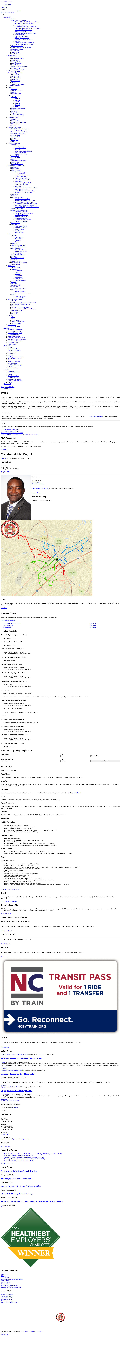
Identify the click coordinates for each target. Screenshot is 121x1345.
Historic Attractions (13, 376)
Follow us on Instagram (7, 1301)
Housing (10, 355)
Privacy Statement (37, 1331)
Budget (13, 92)
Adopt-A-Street (15, 267)
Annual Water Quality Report (9, 1285)
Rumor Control (15, 81)
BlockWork (18, 231)
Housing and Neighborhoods (19, 210)
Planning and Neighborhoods (16, 165)
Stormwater (14, 286)
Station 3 (17, 101)
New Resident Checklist (14, 358)
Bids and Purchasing (17, 90)
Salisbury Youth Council (22, 38)
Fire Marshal (14, 109)
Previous (3, 1100)
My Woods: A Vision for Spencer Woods (26, 188)
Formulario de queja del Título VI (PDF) (12, 433)
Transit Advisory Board (17, 321)
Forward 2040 (19, 181)
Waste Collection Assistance (23, 293)
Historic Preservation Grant (22, 199)
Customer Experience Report (39, 488)
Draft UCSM (18, 130)
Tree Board (18, 41)
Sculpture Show (19, 229)
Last (17, 1100)
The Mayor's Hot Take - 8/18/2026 (16, 1179)
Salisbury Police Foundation (19, 262)
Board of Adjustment (21, 25)
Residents (7, 345)
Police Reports (5, 1277)
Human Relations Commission (23, 30)
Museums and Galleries (14, 379)
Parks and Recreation (14, 143)
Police (9, 234)
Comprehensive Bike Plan (22, 175)
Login (2, 1333)
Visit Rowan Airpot (6, 931)
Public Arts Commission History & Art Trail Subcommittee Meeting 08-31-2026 (33, 1154)
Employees (4, 7)
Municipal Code (15, 62)
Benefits (13, 119)
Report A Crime (15, 261)
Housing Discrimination (21, 218)
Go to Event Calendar (7, 1163)
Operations (18, 240)
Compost (13, 282)
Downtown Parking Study (22, 178)
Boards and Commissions (18, 20)
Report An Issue (15, 285)
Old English (18, 275)
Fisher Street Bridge (20, 296)
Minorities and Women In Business (21, 47)
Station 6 (17, 106)
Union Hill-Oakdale (20, 280)
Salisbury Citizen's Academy (19, 66)
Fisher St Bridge (19, 298)
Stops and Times (16, 323)
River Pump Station (16, 310)
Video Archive (15, 52)
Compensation (15, 121)
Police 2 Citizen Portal (17, 258)
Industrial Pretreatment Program (20, 307)
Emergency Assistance (21, 211)
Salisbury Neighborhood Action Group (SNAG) (24, 1157)
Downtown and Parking (14, 350)
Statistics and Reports (21, 251)
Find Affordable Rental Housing (24, 213)
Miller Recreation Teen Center (23, 151)
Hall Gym (17, 149)
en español (15, 1107)
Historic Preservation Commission (24, 42)
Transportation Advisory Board (23, 39)
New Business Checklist (14, 341)
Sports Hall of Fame (17, 164)
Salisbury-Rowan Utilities (15, 299)
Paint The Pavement (20, 227)
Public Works (11, 266)
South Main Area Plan (21, 189)
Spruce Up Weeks (20, 291)
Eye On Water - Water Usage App (20, 304)
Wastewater (14, 313)
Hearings (13, 141)
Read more (4, 1068)
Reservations (15, 162)
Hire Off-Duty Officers (17, 254)
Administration (12, 55)
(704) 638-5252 (5, 472)
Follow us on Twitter (7, 1297)
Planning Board (19, 34)
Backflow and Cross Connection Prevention (23, 302)
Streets (13, 294)
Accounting (14, 89)
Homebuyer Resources (21, 215)
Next (14, 1100)
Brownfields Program (21, 172)
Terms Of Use (28, 1331)
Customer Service (16, 93)
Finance (10, 87)
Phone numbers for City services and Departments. (15, 1139)
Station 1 (17, 98)
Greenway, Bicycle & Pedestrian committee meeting (24, 1159)
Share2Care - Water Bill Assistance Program (23, 309)
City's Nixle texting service (96, 416)
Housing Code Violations (22, 216)
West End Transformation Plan (23, 192)
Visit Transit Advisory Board (9, 901)
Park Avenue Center (20, 152)
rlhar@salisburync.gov (37, 483)
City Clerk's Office (16, 57)
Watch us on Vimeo (6, 1299)
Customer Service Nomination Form (11, 1287)
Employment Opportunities (18, 122)
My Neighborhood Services (15, 357)
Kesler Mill (21, 173)
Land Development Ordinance (19, 132)
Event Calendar (15, 76)
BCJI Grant (18, 253)
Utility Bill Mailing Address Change (17, 1194)
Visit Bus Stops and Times (8, 620)
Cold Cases (14, 243)
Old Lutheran (18, 277)
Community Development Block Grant (26, 203)
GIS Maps (14, 195)
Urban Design (15, 224)
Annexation (14, 167)
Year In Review (15, 54)
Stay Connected (12, 363)
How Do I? (7, 384)
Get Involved (15, 156)
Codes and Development (15, 333)
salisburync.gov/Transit (74, 793)
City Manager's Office (17, 58)
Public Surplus (12, 344)
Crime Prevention (16, 248)
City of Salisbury (5, 1094)
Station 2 (17, 100)
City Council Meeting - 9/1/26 (18, 1155)
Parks (12, 159)
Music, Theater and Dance (15, 380)
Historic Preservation (17, 208)
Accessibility (7, 4)
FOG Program (15, 306)
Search (19, 11)
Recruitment (14, 111)
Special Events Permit (17, 114)
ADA (13, 317)
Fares (12, 318)
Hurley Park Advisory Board (23, 31)
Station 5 (17, 105)
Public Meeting (15, 68)
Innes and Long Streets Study (23, 183)
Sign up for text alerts (7, 1294)
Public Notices (15, 65)
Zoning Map (14, 140)
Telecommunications (17, 116)
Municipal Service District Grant (24, 202)
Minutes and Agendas (17, 49)
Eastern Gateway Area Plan (22, 180)
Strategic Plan (15, 50)
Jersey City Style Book (21, 184)
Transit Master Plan (16, 320)
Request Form (15, 113)
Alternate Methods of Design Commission (26, 22)
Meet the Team (15, 71)
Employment (4, 1274)
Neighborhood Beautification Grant (25, 200)
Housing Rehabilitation (21, 221)
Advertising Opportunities (15, 329)
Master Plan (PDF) (6, 913)
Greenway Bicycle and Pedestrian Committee (27, 28)
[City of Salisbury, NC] (7, 12)
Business (6, 328)
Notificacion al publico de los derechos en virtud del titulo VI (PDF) (20, 434)
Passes (2, 609)
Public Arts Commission (21, 36)
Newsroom (14, 79)
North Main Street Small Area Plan (24, 191)
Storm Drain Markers (21, 288)
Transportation (12, 325)
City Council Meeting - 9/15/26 (19, 1160)
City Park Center (19, 146)
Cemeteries (14, 269)
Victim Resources (16, 264)
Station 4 (17, 103)
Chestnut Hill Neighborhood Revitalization (27, 207)
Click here (3, 458)
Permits (13, 138)
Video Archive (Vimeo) (17, 84)
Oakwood (17, 274)
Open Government (16, 63)
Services (17, 242)
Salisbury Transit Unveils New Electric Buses (13, 1054)
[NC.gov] (7, 1330)
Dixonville (18, 272)
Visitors (6, 369)
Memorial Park (19, 278)
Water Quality (15, 312)
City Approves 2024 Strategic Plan (10, 1087)
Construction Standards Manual (20, 129)
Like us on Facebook (7, 1296)
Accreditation (18, 239)
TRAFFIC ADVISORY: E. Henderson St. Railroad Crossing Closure (32, 1201)
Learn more (4, 449)
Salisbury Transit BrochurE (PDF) (10, 889)
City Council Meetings (17, 46)
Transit (10, 315)
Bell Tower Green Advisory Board (24, 23)
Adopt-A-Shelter (36, 493)
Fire (9, 95)
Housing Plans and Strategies (23, 219)
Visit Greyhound (5, 944)
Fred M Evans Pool (20, 148)
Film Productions (16, 77)
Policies (13, 125)
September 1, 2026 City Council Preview (19, 1171)
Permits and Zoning (13, 342)
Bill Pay (10, 347)
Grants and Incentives (17, 197)
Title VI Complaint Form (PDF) (10, 429)
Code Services (15, 168)
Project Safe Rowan (20, 250)
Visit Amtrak (4, 957)
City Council (11, 18)
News (9, 360)
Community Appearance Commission (25, 26)
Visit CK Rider (5, 1047)
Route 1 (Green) (8, 625)
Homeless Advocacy (20, 247)
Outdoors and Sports (13, 377)
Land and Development (14, 127)
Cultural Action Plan (20, 176)
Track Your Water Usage (15, 365)
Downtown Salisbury (14, 85)
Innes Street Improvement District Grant (26, 205)
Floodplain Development (18, 133)
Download (93, 623)
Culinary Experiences (14, 372)
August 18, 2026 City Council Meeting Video (21, 1186)
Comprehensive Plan (13, 334)
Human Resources (13, 117)
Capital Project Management (16, 70)
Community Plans (16, 170)
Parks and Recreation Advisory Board (25, 33)
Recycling (14, 283)
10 (12, 1100)
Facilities (13, 144)
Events (10, 374)
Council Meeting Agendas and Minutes (12, 1279)
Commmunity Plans (13, 349)
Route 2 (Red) (7, 627)
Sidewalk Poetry (19, 232)
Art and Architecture (13, 371)
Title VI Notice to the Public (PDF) (10, 431)
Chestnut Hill (18, 270)
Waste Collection (16, 290)
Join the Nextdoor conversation (10, 1302)
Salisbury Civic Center (21, 154)
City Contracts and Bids (14, 331)
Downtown (14, 194)
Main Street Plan (19, 186)
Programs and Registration (18, 160)
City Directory (15, 74)
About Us (14, 97)
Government (7, 17)
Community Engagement (15, 73)
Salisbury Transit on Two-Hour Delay (11, 1070)
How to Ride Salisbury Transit (11, 623)
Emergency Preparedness (18, 108)
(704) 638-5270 (5, 1134)
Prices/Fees (4, 608)
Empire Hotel (15, 60)
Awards (13, 82)
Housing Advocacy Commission (24, 44)
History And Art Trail (21, 226)
